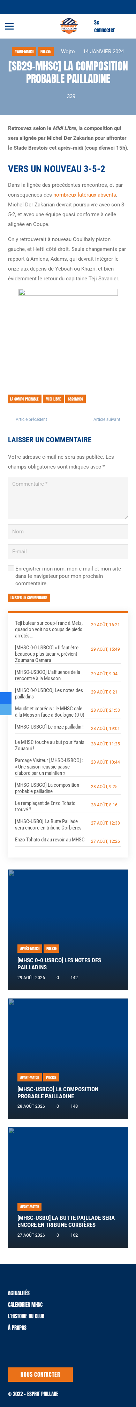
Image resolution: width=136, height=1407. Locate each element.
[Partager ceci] (6, 698)
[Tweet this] (6, 709)
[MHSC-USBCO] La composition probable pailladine (47, 788)
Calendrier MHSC (25, 1304)
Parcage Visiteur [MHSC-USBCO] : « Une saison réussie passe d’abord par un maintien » (49, 766)
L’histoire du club (26, 1316)
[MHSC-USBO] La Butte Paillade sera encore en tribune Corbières (48, 824)
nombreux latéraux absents (84, 195)
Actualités (19, 1293)
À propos (17, 1328)
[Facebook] (22, 6)
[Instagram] (30, 7)
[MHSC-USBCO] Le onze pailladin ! (49, 727)
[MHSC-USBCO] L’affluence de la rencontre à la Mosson (47, 675)
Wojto (68, 51)
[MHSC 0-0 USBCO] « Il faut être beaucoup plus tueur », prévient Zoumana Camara (46, 653)
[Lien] (69, 26)
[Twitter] (14, 6)
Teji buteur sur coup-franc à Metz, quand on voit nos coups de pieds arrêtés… (49, 629)
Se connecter (104, 26)
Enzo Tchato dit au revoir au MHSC (50, 839)
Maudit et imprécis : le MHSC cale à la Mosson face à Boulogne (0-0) (49, 711)
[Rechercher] (126, 26)
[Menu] (9, 26)
